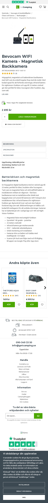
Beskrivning (8, 144)
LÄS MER (5, 94)
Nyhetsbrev (24, 399)
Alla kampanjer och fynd (24, 379)
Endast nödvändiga (24, 491)
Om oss (24, 391)
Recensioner (8, 155)
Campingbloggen (24, 396)
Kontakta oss (24, 364)
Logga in (24, 382)
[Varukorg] (44, 7)
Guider (24, 394)
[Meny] (3, 7)
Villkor (24, 374)
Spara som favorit (14, 124)
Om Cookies (24, 402)
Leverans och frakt (24, 366)
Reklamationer (24, 372)
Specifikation (8, 150)
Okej (24, 497)
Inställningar (24, 485)
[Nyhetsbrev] (38, 416)
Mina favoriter (24, 377)
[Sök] (8, 7)
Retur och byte (24, 369)
